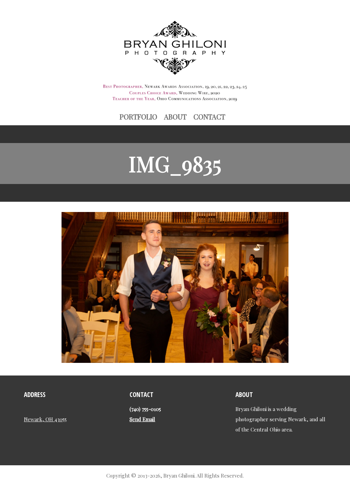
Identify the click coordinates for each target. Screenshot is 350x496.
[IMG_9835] (175, 360)
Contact (209, 116)
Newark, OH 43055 (45, 419)
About (175, 116)
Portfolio (138, 116)
